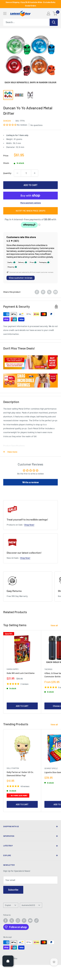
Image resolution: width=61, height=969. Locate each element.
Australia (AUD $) (28, 905)
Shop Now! (29, 524)
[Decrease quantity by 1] (17, 173)
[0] (55, 13)
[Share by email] (55, 292)
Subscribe (13, 889)
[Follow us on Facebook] (5, 920)
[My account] (48, 13)
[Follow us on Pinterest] (24, 920)
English (8, 905)
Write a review (30, 482)
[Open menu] (5, 13)
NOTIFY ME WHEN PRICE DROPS (30, 210)
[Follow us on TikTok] (36, 920)
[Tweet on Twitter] (49, 292)
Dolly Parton (13, 768)
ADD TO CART (30, 185)
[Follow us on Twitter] (11, 920)
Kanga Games (12, 669)
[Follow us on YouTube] (30, 920)
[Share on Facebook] (37, 292)
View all (54, 625)
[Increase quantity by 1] (34, 173)
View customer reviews (20, 277)
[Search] (54, 22)
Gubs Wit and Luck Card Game (20, 673)
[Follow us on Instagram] (18, 920)
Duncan (7, 121)
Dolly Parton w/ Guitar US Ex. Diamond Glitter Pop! (20, 774)
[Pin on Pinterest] (43, 292)
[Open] (8, 961)
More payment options (30, 202)
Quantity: (7, 173)
